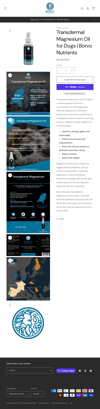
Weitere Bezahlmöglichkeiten (75, 93)
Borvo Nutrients (17, 403)
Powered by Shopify (29, 403)
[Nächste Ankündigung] (95, 20)
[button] (5, 8)
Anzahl (59, 65)
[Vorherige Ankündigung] (5, 20)
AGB (71, 403)
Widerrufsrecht (44, 403)
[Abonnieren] (50, 370)
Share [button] (61, 219)
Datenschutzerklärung (59, 403)
